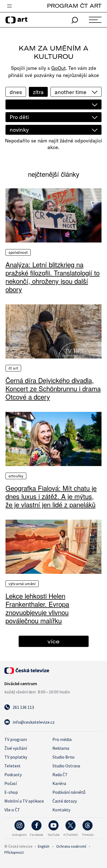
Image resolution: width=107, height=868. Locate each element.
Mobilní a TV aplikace (24, 801)
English (43, 846)
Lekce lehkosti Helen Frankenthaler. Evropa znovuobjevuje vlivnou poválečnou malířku (37, 608)
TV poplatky (15, 757)
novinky (19, 129)
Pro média (62, 739)
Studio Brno (63, 757)
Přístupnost (14, 852)
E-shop (11, 792)
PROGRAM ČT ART (74, 5)
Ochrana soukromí (71, 846)
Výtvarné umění (22, 583)
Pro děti (19, 117)
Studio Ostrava (66, 765)
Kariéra (59, 783)
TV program (15, 739)
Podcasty (13, 774)
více (53, 641)
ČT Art (13, 368)
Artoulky (16, 475)
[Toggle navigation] (9, 6)
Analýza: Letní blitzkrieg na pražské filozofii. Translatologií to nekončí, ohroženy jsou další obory (52, 276)
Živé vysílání (15, 748)
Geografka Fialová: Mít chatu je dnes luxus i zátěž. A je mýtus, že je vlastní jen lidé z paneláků (51, 496)
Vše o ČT (12, 809)
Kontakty (61, 809)
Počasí (10, 783)
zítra (38, 92)
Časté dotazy (64, 801)
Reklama (60, 748)
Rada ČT (60, 774)
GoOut (58, 68)
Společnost (18, 252)
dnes (16, 92)
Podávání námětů (68, 792)
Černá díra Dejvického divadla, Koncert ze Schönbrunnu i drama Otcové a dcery (53, 388)
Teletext (12, 765)
